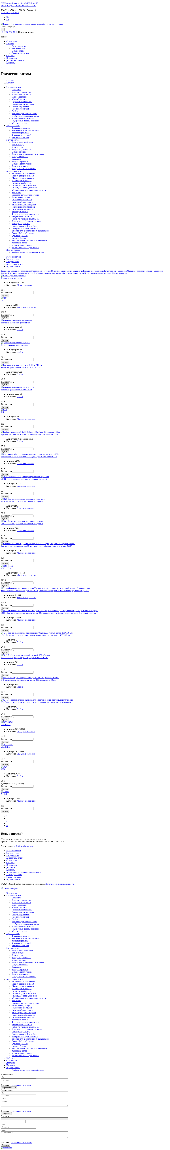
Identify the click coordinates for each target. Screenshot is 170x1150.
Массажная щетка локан (23, 118)
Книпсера (16, 192)
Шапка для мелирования (23, 178)
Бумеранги (17, 159)
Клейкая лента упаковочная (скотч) (28, 252)
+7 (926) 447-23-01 (9, 32)
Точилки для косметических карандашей (30, 231)
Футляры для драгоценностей (25, 214)
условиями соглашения (21, 1085)
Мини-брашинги (19, 99)
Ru (7, 17)
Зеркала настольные (21, 128)
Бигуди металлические (22, 164)
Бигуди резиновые (20, 156)
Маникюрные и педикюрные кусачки (29, 190)
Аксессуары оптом (20, 53)
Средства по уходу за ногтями (25, 195)
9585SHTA (6, 568)
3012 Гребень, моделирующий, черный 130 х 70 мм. (24, 657)
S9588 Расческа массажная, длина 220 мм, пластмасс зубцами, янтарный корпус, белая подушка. (45, 590)
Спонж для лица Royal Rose (24, 226)
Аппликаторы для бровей (23, 173)
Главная (10, 80)
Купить (5, 295)
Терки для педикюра (21, 197)
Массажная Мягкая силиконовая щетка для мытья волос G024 (29, 457)
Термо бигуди (18, 145)
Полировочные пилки (22, 200)
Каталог (10, 44)
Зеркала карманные (20, 133)
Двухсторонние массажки (23, 104)
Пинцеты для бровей (21, 183)
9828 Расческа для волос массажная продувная (22, 501)
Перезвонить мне (9, 1088)
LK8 (3, 412)
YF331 (4, 794)
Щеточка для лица (20, 235)
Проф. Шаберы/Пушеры (23, 233)
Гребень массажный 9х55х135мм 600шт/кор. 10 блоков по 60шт (30, 434)
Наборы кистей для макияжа (25, 228)
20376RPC (5, 724)
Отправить (6, 1114)
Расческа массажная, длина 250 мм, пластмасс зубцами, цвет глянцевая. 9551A (37, 546)
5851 (3, 300)
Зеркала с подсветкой (21, 135)
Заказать (5, 1145)
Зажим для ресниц (20, 211)
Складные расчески (20, 106)
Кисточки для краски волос (24, 113)
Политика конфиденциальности (60, 884)
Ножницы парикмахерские (24, 204)
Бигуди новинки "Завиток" (24, 168)
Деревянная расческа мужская (14, 345)
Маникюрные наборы (21, 180)
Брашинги (16, 90)
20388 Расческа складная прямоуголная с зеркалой (24, 479)
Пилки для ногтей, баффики (24, 188)
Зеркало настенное (20, 137)
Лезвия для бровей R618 (23, 176)
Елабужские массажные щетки (25, 116)
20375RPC (5, 747)
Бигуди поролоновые (21, 149)
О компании (12, 41)
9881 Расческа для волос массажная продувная (22, 524)
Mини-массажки (19, 97)
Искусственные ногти (22, 216)
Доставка (10, 867)
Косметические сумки (22, 245)
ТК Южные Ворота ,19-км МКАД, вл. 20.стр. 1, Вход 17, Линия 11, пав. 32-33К (20, 4)
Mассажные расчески (21, 94)
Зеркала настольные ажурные (25, 130)
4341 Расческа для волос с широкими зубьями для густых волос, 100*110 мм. (36, 635)
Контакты (10, 63)
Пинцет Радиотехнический (24, 185)
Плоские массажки (20, 109)
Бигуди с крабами (20, 161)
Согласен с (16, 1085)
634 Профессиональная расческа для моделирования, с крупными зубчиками (36, 702)
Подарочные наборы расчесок (25, 121)
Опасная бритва (19, 238)
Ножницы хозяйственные (23, 207)
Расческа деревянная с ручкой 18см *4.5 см (20, 367)
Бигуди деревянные (20, 166)
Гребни (15, 111)
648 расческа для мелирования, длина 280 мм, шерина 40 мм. (28, 680)
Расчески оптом (19, 46)
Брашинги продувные (22, 92)
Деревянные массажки (22, 101)
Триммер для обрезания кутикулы (27, 221)
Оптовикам (11, 58)
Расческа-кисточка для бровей (25, 247)
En (7, 19)
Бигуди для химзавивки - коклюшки (28, 154)
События (10, 55)
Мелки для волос (19, 123)
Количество (6, 292)
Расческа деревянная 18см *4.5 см (16, 390)
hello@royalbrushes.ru (23, 846)
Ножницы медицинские (23, 209)
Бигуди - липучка (19, 147)
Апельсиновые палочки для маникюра (29, 240)
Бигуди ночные (19, 152)
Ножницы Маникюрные (23, 202)
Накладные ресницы (21, 223)
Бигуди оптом (18, 51)
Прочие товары (13, 266)
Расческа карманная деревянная (15, 323)
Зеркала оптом (18, 48)
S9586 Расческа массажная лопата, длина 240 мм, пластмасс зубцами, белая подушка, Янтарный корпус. (48, 613)
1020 (3, 769)
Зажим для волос (19, 243)
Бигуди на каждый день (22, 142)
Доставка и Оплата (15, 60)
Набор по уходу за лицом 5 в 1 (25, 219)
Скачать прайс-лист (10, 12)
